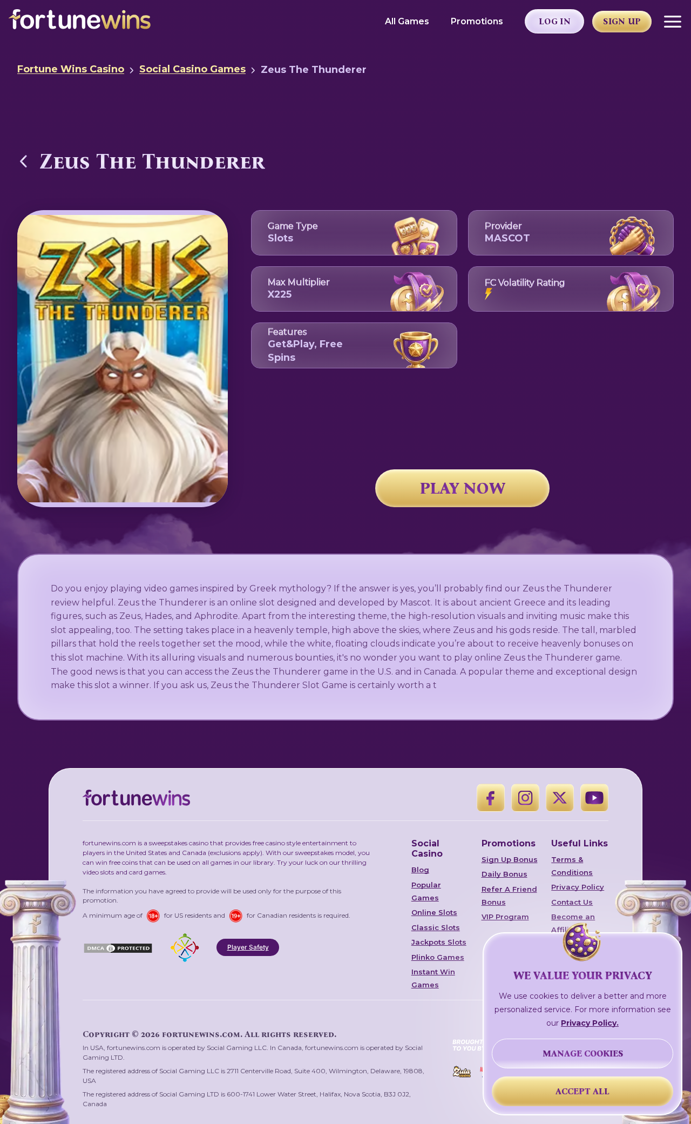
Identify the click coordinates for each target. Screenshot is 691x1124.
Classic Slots (435, 927)
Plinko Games (437, 957)
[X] (560, 798)
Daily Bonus (504, 874)
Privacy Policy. (590, 1023)
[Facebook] (491, 798)
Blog (420, 869)
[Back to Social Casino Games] (23, 160)
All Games (407, 21)
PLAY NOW (462, 488)
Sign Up (622, 21)
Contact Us (572, 902)
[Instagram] (525, 798)
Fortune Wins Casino (70, 69)
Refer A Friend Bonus (509, 895)
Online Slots (434, 912)
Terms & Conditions (572, 866)
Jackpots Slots (438, 942)
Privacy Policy (577, 887)
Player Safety (248, 947)
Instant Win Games (433, 978)
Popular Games (426, 891)
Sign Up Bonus (510, 859)
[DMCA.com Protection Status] (118, 947)
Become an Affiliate (573, 923)
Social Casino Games (192, 69)
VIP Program (505, 916)
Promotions (477, 21)
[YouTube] (594, 798)
